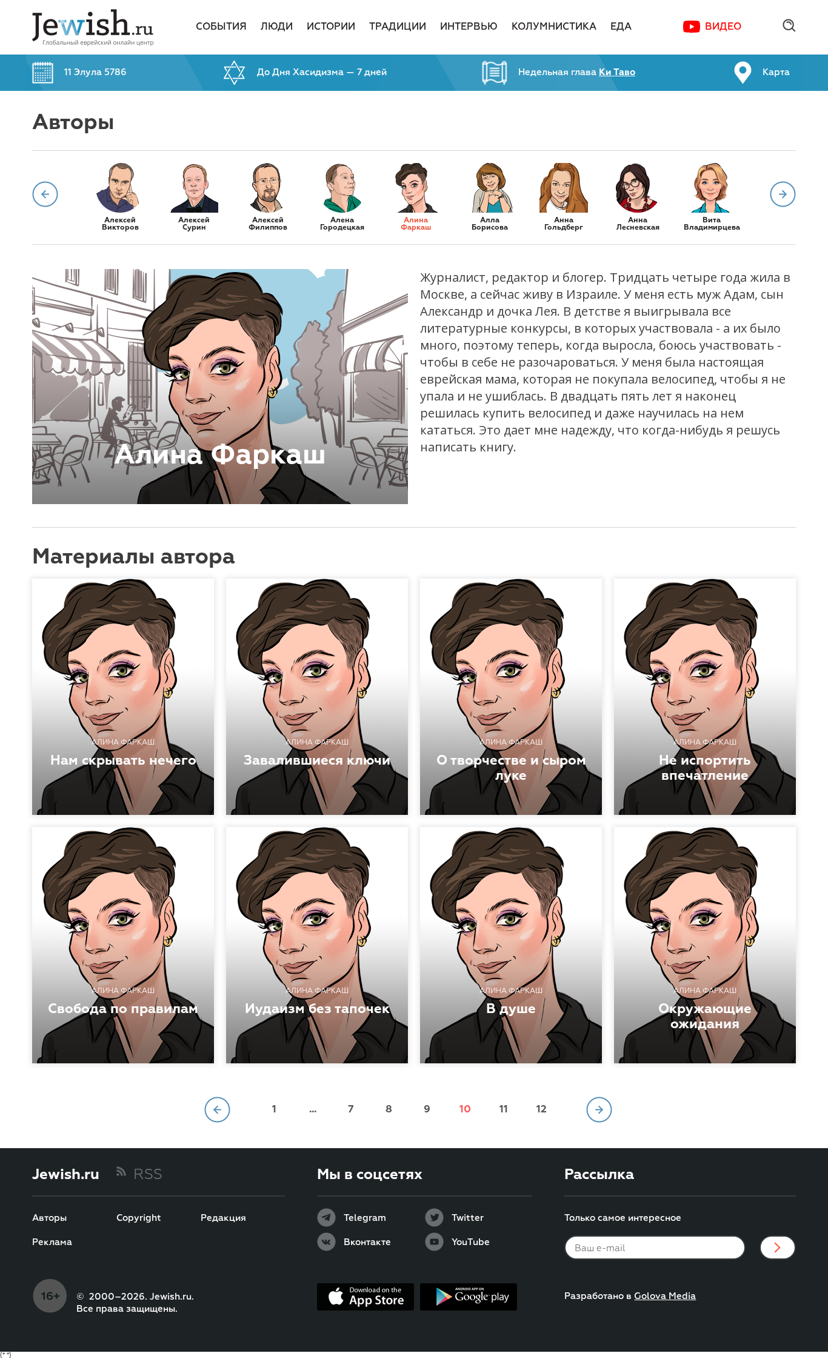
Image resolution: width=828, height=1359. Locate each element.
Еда (621, 27)
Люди (277, 27)
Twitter (468, 1218)
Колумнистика (554, 27)
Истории (331, 27)
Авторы (49, 1218)
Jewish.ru (65, 1175)
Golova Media (665, 1296)
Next (783, 194)
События (221, 27)
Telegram (365, 1218)
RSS (147, 1175)
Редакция (223, 1218)
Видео (723, 27)
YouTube (471, 1242)
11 (503, 1110)
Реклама (52, 1242)
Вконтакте (367, 1242)
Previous (45, 194)
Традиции (397, 27)
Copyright (138, 1218)
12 (541, 1110)
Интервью (469, 27)
